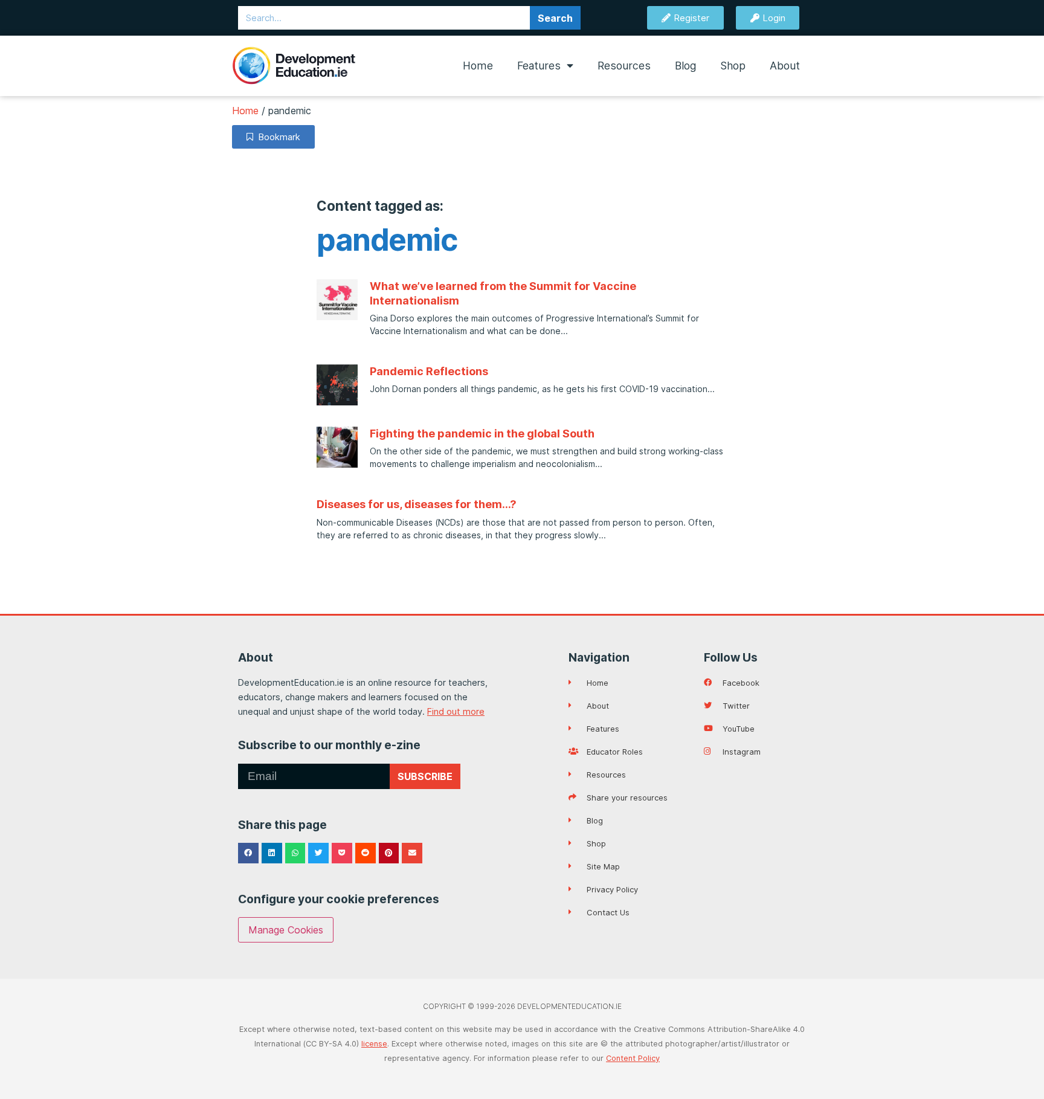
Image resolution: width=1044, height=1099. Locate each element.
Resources (624, 65)
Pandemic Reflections (429, 371)
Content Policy (633, 1058)
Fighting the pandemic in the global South (482, 433)
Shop (733, 65)
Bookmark (276, 137)
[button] (248, 853)
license (374, 1043)
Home (478, 65)
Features (539, 65)
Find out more (456, 711)
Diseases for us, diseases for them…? (417, 504)
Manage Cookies (285, 930)
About (785, 65)
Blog (685, 65)
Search (555, 18)
